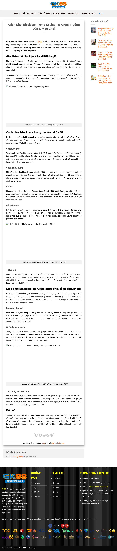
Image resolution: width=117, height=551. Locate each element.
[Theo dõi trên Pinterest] (63, 526)
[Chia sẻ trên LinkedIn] (52, 435)
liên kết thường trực (58, 443)
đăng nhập (18, 456)
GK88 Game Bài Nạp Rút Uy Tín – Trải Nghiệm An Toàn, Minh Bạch (105, 79)
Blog (101, 13)
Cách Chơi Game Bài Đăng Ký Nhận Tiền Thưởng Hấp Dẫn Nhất (105, 55)
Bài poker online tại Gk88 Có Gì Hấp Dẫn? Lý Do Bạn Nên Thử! (106, 31)
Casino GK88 (59, 13)
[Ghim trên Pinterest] (48, 435)
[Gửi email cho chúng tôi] (58, 526)
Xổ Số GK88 (73, 13)
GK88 (16, 13)
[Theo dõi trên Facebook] (50, 526)
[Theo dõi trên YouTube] (67, 526)
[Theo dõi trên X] (54, 526)
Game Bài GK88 (89, 13)
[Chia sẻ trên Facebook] (36, 435)
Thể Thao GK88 (28, 13)
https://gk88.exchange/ (98, 486)
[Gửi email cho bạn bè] (44, 435)
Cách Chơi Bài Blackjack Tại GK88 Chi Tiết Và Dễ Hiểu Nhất (105, 67)
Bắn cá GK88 (44, 13)
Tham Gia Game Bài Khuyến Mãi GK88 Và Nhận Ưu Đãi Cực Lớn (105, 43)
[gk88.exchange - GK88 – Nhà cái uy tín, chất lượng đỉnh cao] (58, 5)
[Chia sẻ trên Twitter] (40, 435)
